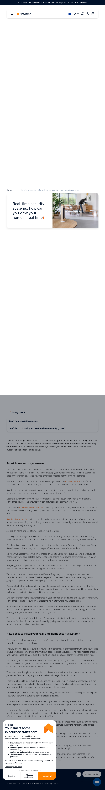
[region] (52, 2)
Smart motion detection (17, 519)
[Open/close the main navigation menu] (12, 13)
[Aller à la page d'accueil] (26, 14)
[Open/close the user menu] (87, 13)
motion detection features (31, 507)
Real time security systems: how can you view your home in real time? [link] (50, 190)
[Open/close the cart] (92, 13)
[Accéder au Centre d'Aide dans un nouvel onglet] (82, 13)
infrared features (73, 481)
